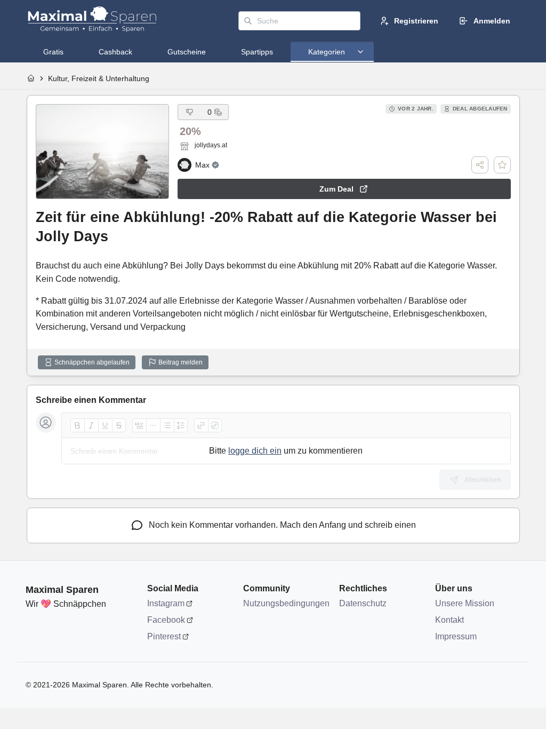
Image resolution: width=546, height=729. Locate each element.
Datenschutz (363, 603)
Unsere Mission (464, 603)
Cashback (115, 52)
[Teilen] (479, 164)
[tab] (53, 52)
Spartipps (257, 52)
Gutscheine (186, 52)
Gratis (53, 52)
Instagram (165, 603)
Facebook (166, 619)
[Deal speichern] (502, 164)
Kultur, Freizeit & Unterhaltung (98, 78)
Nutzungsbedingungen (285, 603)
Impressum (456, 636)
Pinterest (164, 636)
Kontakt (449, 619)
